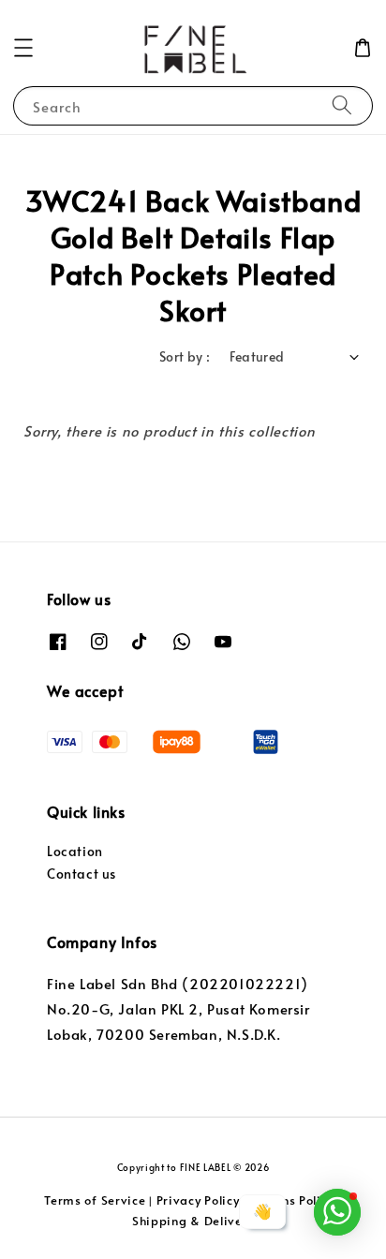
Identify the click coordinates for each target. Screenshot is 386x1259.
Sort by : (185, 356)
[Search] (342, 105)
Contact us (81, 873)
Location (75, 851)
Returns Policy (292, 1200)
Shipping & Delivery (193, 1220)
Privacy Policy (198, 1200)
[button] (23, 47)
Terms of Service (94, 1200)
